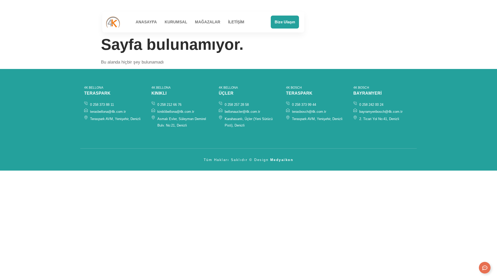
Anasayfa (146, 22)
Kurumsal (176, 22)
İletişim (236, 22)
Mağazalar (207, 22)
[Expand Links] (485, 268)
